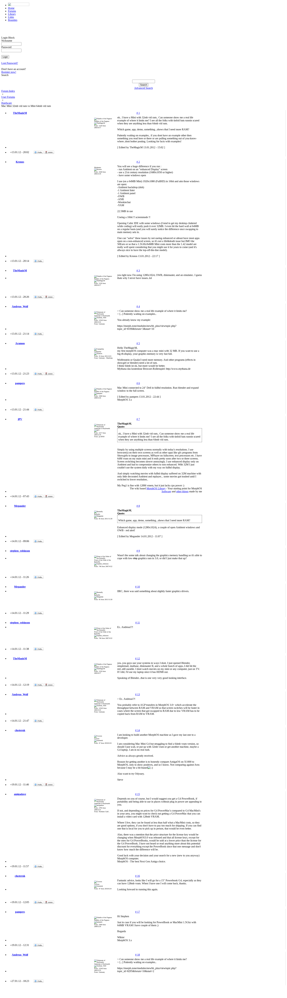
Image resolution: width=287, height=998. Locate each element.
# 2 (138, 161)
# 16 (137, 875)
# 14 (137, 730)
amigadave (20, 794)
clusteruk (20, 730)
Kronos (20, 161)
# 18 (137, 954)
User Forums (8, 97)
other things (182, 491)
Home (11, 8)
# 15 (137, 794)
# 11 (137, 622)
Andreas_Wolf (20, 306)
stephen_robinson (20, 550)
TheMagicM (20, 113)
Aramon (20, 343)
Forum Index (8, 91)
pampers (20, 383)
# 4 (138, 306)
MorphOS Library (156, 488)
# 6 (138, 383)
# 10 (137, 586)
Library (12, 14)
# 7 (138, 419)
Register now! (8, 72)
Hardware (6, 103)
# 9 (138, 550)
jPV (20, 419)
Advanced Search (143, 88)
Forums (12, 11)
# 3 (138, 270)
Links (11, 17)
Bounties (12, 20)
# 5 (138, 343)
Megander (20, 505)
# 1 (138, 113)
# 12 (137, 658)
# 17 (137, 911)
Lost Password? (9, 63)
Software (166, 491)
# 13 (137, 694)
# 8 (138, 505)
